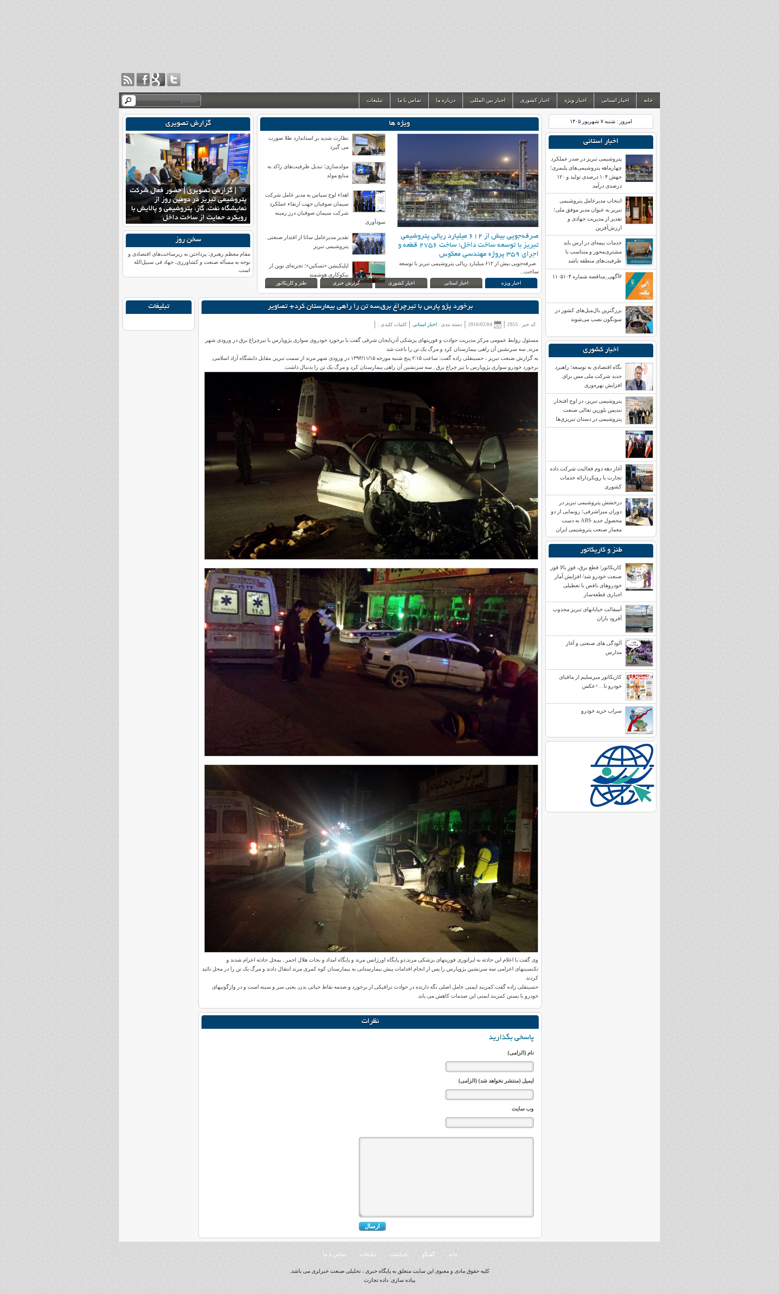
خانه (648, 100)
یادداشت (399, 1254)
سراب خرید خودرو (601, 711)
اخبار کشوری (535, 100)
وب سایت (523, 1108)
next (244, 172)
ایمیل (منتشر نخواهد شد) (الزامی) (496, 1081)
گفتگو (428, 1254)
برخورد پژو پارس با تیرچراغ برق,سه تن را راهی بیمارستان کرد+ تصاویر (370, 307)
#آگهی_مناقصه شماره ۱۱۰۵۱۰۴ (587, 276)
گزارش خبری (346, 283)
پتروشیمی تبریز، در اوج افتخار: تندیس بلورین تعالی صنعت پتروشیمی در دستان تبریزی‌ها (587, 410)
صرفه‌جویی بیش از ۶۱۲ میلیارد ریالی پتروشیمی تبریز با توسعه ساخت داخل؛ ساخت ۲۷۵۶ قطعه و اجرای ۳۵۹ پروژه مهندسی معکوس (468, 245)
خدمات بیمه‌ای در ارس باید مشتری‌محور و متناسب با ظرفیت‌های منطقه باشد (593, 251)
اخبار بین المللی (487, 100)
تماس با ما (409, 100)
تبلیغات (375, 100)
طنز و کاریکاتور (291, 283)
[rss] (127, 79)
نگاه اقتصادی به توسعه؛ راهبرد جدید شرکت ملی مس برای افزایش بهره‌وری (588, 376)
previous (132, 172)
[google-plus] (158, 79)
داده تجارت (376, 1280)
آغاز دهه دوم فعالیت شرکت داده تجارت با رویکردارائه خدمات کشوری (586, 477)
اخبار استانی (615, 100)
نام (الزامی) (521, 1053)
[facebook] (143, 79)
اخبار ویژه (575, 100)
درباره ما (445, 100)
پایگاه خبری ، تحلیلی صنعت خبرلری (568, 46)
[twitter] (173, 79)
